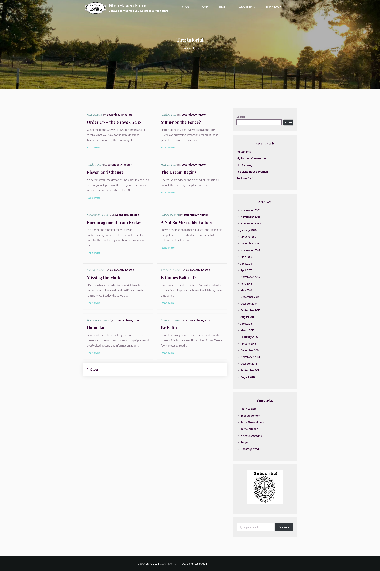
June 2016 (246, 283)
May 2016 (246, 290)
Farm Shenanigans (252, 422)
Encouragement (250, 415)
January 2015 (248, 343)
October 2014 (248, 363)
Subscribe (284, 527)
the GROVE (273, 7)
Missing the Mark (103, 277)
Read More (93, 147)
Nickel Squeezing (251, 435)
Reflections (243, 151)
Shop (222, 7)
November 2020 (250, 223)
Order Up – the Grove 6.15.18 (114, 122)
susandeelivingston (119, 114)
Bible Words (248, 408)
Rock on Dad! (244, 178)
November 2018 (250, 250)
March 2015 (247, 330)
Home (204, 7)
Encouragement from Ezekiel (115, 222)
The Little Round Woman (252, 171)
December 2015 (249, 296)
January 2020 (248, 230)
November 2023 (250, 210)
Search (240, 116)
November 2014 (250, 357)
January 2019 (248, 236)
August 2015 (247, 317)
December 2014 (250, 350)
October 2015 (248, 303)
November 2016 (250, 276)
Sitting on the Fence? (181, 122)
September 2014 (250, 370)
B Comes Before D (178, 277)
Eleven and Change (105, 172)
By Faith (169, 327)
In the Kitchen (249, 429)
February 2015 (249, 337)
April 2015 (246, 323)
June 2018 (246, 256)
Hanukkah (97, 327)
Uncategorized (249, 449)
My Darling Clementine (251, 158)
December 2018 (249, 243)
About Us (245, 7)
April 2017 (246, 270)
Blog (185, 7)
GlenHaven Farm (128, 6)
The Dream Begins (179, 172)
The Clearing (244, 165)
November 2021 (250, 216)
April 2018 (246, 263)
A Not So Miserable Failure (186, 222)
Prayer (244, 442)
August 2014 (247, 377)
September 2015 (250, 310)
